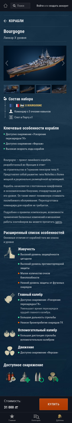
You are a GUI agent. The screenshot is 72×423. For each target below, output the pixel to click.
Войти (40, 5)
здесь (58, 221)
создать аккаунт (58, 5)
